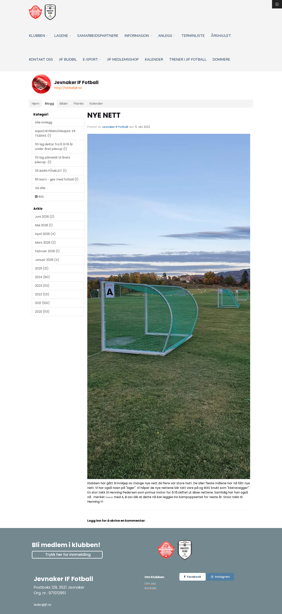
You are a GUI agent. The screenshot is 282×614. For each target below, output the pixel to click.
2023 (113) (42, 285)
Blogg (49, 103)
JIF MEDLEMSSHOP (123, 59)
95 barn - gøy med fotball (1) (56, 179)
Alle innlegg (43, 122)
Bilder (63, 103)
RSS (41, 196)
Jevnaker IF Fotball (115, 127)
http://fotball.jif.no (68, 88)
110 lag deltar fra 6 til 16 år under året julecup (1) (54, 146)
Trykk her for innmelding (68, 554)
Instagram (222, 577)
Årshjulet (221, 35)
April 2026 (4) (45, 234)
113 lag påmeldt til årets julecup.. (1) (52, 159)
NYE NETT (103, 115)
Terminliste (193, 35)
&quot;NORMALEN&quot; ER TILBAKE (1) (55, 133)
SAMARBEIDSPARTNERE (97, 35)
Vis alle (40, 188)
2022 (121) (42, 294)
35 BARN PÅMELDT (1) (51, 171)
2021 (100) (42, 303)
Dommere (221, 59)
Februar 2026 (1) (47, 251)
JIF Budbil (68, 59)
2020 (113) (42, 311)
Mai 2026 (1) (44, 225)
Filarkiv (78, 103)
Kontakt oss (41, 59)
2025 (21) (42, 268)
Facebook (194, 577)
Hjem (35, 103)
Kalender (154, 59)
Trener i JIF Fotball (187, 59)
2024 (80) (42, 277)
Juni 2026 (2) (44, 216)
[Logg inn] (277, 4)
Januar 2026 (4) (47, 260)
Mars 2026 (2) (45, 242)
